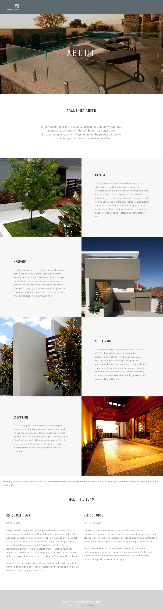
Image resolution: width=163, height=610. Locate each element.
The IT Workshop (87, 606)
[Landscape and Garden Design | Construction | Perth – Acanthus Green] (10, 7)
